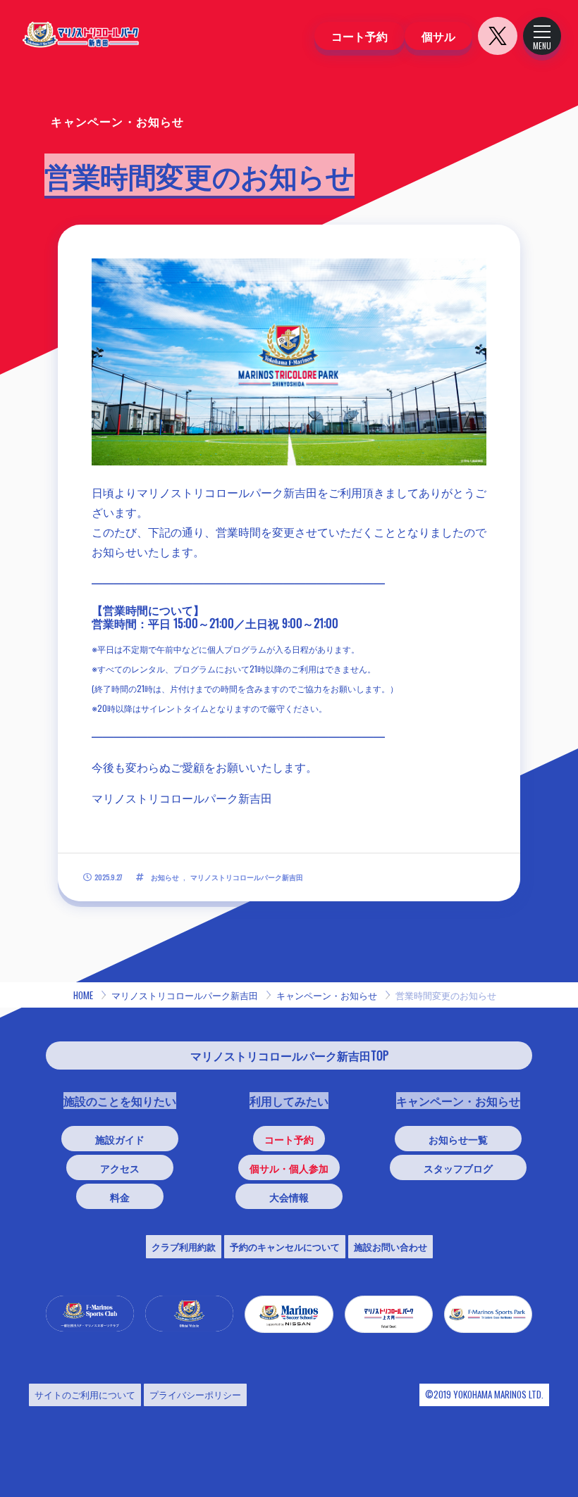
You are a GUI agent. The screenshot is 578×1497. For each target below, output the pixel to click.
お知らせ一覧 (458, 1139)
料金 (120, 1196)
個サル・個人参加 (289, 1167)
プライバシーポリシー (195, 1394)
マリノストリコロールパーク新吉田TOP (289, 1055)
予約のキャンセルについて (285, 1246)
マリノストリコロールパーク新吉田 (184, 995)
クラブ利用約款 (184, 1246)
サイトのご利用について (85, 1394)
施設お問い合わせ (390, 1246)
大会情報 (289, 1196)
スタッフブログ (458, 1167)
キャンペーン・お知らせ (326, 995)
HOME (83, 995)
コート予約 (359, 35)
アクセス (120, 1167)
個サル (438, 35)
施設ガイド (119, 1139)
